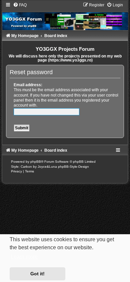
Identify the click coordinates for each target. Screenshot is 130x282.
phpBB (35, 161)
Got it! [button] (37, 273)
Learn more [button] (24, 257)
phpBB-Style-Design (73, 166)
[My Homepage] (65, 16)
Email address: (28, 85)
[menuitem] (20, 5)
